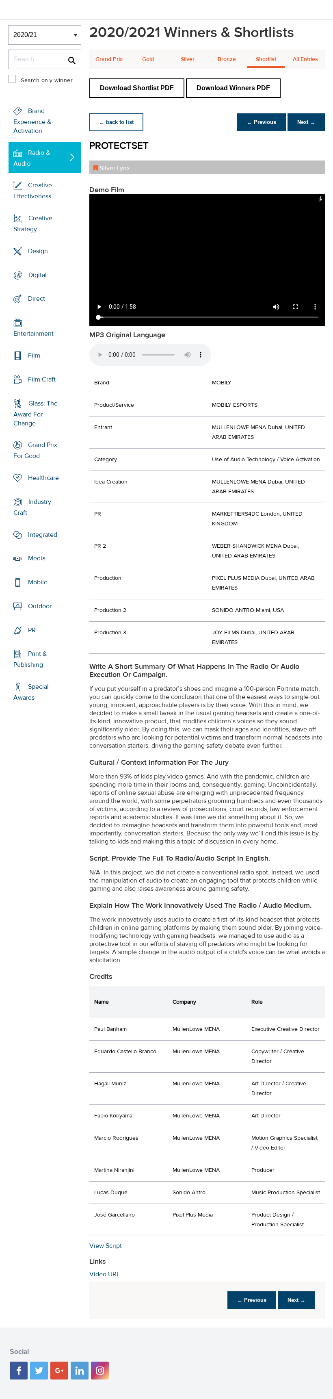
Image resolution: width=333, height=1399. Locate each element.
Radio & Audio (31, 158)
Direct (36, 299)
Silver (188, 59)
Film (34, 355)
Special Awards (31, 692)
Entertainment (33, 334)
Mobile (38, 582)
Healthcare (43, 478)
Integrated (42, 534)
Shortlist (266, 59)
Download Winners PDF (233, 88)
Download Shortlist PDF (137, 88)
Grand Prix (109, 59)
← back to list (116, 122)
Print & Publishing (30, 659)
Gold (148, 59)
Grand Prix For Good (35, 450)
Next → (306, 122)
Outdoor (40, 606)
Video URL (104, 1274)
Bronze (227, 59)
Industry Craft (32, 507)
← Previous (261, 122)
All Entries (305, 59)
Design (38, 251)
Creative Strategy (32, 223)
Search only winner (47, 80)
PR (32, 630)
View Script (105, 1246)
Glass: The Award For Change (35, 413)
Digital (37, 275)
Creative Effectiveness (32, 190)
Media (36, 558)
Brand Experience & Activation (32, 121)
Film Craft (42, 379)
